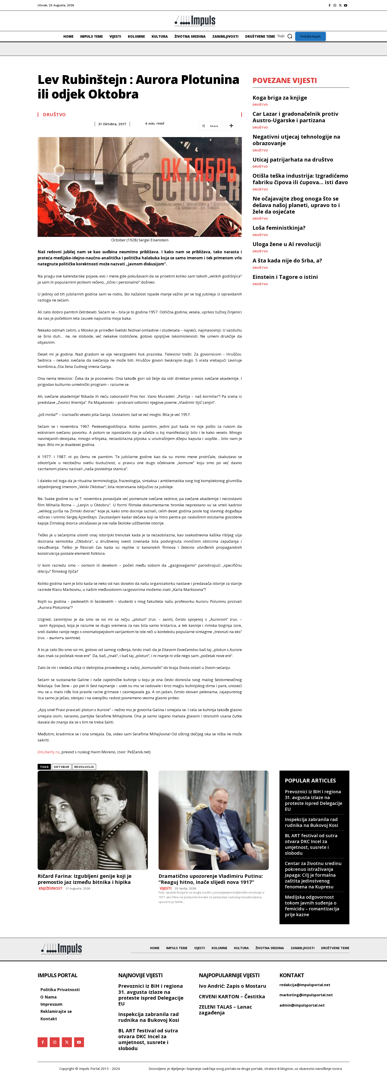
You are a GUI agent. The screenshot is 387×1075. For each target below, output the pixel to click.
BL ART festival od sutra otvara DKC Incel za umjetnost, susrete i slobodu (311, 844)
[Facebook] (329, 5)
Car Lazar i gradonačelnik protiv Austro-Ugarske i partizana (295, 117)
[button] (286, 36)
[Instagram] (334, 5)
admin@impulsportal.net (302, 1005)
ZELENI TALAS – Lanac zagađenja (225, 1009)
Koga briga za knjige (280, 97)
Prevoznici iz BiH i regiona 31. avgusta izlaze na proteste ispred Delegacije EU (313, 800)
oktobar (61, 767)
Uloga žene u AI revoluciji (287, 244)
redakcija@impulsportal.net (305, 984)
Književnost (50, 888)
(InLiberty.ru (49, 751)
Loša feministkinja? (279, 227)
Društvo (54, 114)
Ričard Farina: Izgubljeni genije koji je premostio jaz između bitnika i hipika (84, 878)
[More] (231, 125)
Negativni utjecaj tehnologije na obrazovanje (296, 140)
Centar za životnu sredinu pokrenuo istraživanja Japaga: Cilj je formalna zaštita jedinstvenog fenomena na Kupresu (313, 875)
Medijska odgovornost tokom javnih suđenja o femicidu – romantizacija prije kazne (312, 906)
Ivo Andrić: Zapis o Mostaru (232, 985)
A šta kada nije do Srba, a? (287, 260)
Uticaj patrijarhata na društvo (293, 159)
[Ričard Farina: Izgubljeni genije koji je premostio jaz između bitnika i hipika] (93, 820)
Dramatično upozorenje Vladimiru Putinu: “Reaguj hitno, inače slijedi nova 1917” (211, 878)
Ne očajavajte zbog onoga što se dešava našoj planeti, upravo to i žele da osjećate (296, 205)
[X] (340, 5)
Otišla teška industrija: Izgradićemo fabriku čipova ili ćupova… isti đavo (300, 179)
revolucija (84, 767)
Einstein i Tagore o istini (285, 276)
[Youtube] (345, 5)
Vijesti (166, 888)
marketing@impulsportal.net (306, 994)
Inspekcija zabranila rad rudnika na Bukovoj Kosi (311, 822)
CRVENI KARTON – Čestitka (232, 996)
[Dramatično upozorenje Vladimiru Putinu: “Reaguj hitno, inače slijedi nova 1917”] (214, 820)
